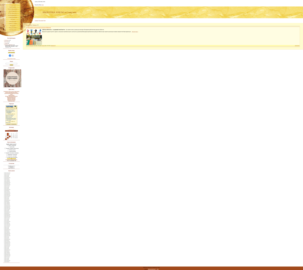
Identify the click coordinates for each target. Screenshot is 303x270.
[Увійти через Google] (13, 55)
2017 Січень (6, 218)
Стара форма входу (11, 58)
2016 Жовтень (7, 215)
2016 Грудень (7, 217)
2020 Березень (7, 249)
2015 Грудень (7, 209)
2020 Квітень (6, 250)
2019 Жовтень (7, 243)
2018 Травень (7, 231)
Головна (36, 20)
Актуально (6, 40)
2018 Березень (7, 229)
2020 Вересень (7, 254)
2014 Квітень (6, 190)
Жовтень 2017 (11, 129)
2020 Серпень (7, 253)
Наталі (43, 45)
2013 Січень (6, 175)
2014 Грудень (7, 196)
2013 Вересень (7, 182)
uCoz (158, 269)
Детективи (12, 146)
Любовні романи (12, 149)
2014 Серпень (7, 191)
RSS (43, 4)
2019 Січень (6, 236)
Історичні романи (12, 151)
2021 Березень (7, 260)
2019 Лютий (6, 237)
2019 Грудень (7, 246)
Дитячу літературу (12, 145)
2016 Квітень (6, 213)
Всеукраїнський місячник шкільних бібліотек (39, 27)
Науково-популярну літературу (12, 152)
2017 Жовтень (7, 223)
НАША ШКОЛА (11, 95)
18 (9, 136)
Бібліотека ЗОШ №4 (11, 99)
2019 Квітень (6, 240)
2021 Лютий (6, 259)
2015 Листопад (7, 208)
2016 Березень (7, 211)
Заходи (5, 43)
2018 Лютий (6, 228)
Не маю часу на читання (12, 157)
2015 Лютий (6, 198)
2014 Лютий (6, 188)
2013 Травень (7, 179)
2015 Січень (6, 197)
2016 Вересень (7, 214)
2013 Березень (7, 177)
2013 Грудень (7, 185)
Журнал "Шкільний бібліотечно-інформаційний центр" (11, 97)
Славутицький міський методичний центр (11, 94)
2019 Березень (7, 239)
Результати (8, 159)
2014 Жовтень (7, 194)
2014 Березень (7, 189)
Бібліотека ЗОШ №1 (11, 98)
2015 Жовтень (7, 207)
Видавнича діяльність (8, 44)
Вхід (45, 20)
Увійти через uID (11, 52)
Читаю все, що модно (12, 155)
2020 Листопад (7, 255)
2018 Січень (6, 227)
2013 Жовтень (7, 183)
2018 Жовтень (7, 234)
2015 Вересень (7, 205)
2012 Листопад (7, 172)
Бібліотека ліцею (11, 100)
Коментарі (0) (53, 45)
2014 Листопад (7, 195)
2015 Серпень (7, 204)
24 (7, 137)
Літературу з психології (12, 154)
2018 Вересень (7, 233)
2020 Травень (7, 252)
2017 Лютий (6, 220)
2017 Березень (7, 221)
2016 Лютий (6, 210)
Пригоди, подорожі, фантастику (12, 148)
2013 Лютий (6, 176)
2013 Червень (7, 181)
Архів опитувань (14, 159)
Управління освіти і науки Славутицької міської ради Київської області (11, 92)
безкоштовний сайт (152, 269)
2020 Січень (6, 247)
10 (7, 135)
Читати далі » (135, 31)
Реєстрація (41, 20)
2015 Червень (7, 203)
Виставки (6, 41)
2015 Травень (7, 202)
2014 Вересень (7, 192)
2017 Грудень (7, 226)
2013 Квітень (6, 178)
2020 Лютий (6, 248)
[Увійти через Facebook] (10, 55)
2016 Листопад (7, 216)
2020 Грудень (7, 256)
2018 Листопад (7, 235)
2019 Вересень (7, 242)
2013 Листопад (7, 184)
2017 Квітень (6, 222)
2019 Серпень (7, 241)
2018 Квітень (6, 230)
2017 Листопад (7, 224)
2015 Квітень (6, 201)
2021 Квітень (6, 261)
